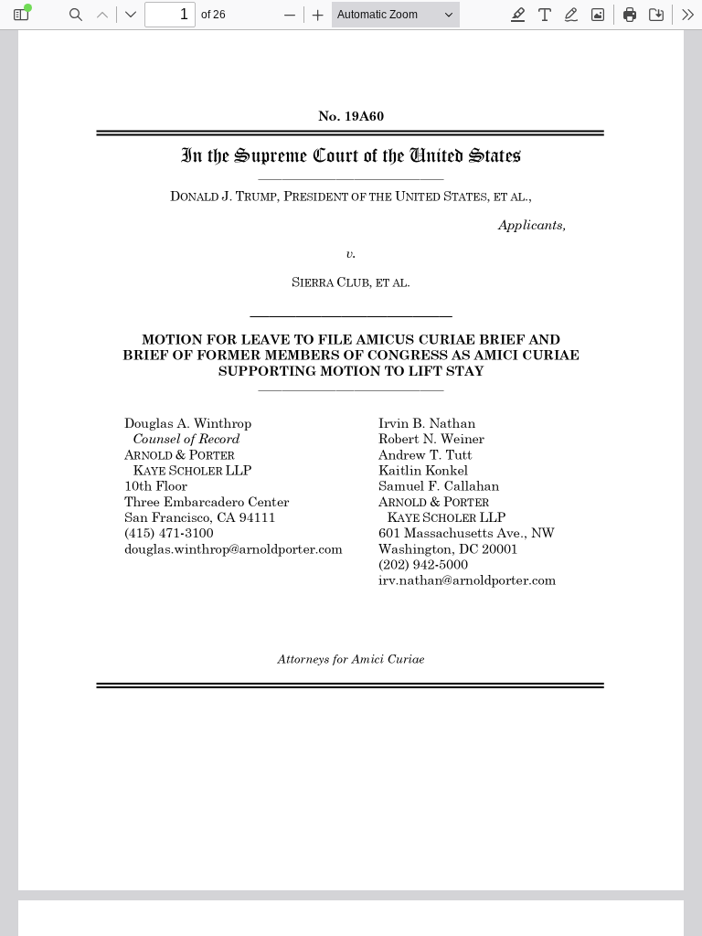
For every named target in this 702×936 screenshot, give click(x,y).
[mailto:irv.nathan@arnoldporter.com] (463, 580)
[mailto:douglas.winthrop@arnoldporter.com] (228, 548)
